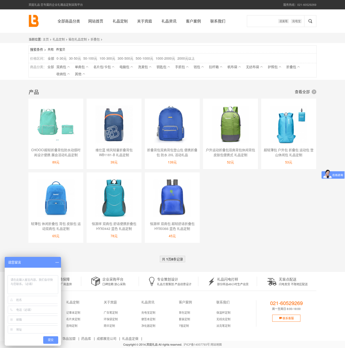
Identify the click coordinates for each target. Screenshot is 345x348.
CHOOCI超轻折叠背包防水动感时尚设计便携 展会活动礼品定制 (55, 152)
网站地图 (216, 344)
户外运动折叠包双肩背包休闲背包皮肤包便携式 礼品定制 (230, 152)
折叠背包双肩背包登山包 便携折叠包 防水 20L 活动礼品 (172, 152)
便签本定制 (148, 319)
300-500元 (125, 58)
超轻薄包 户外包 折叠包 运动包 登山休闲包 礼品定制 (289, 152)
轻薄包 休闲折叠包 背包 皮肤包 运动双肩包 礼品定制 (56, 226)
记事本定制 (73, 312)
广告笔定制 (111, 312)
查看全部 (305, 91)
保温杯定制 (223, 312)
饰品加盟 (69, 338)
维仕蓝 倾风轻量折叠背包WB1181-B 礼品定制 (114, 152)
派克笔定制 (223, 326)
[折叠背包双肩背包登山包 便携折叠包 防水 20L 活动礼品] (172, 125)
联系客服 (286, 318)
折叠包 (95, 39)
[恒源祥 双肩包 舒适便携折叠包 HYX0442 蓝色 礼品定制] (114, 198)
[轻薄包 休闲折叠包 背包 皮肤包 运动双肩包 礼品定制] (56, 198)
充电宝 (296, 21)
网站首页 (95, 21)
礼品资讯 (168, 21)
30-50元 (75, 58)
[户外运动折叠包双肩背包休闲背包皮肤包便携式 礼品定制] (230, 125)
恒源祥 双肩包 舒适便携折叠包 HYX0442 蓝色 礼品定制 (114, 226)
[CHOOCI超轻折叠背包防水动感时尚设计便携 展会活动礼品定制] (56, 125)
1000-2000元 (165, 58)
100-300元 (107, 58)
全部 (51, 58)
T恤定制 (184, 326)
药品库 (86, 338)
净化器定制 (148, 326)
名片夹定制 (73, 319)
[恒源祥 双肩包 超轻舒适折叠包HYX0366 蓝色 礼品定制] (172, 198)
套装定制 (184, 319)
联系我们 (217, 21)
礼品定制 (120, 21)
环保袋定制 (111, 319)
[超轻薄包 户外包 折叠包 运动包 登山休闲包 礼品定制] (288, 125)
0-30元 (62, 58)
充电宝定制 (148, 312)
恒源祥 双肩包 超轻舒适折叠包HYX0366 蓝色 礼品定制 (172, 226)
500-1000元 (144, 58)
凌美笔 (283, 21)
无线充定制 (223, 319)
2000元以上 (186, 58)
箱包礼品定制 (78, 39)
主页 (46, 39)
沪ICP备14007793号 (197, 344)
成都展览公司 (106, 338)
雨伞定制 (109, 326)
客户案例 (193, 21)
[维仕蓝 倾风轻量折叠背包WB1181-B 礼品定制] (114, 125)
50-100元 (90, 58)
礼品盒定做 (130, 338)
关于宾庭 (144, 21)
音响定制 (71, 326)
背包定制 (184, 312)
